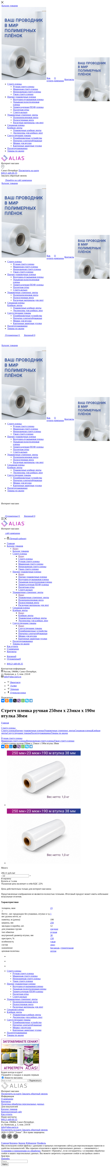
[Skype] (27, 700)
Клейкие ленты (25, 615)
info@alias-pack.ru (12, 676)
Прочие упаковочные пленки (32, 577)
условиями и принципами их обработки (21, 1151)
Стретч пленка (25, 559)
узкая (52, 941)
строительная (66, 948)
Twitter (13, 686)
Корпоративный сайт (11, 1112)
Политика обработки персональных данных (22, 1104)
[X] (15, 700)
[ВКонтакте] (3, 700)
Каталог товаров (21, 551)
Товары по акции (59, 733)
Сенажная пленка (83, 730)
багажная (54, 948)
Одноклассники (18, 692)
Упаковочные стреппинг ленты (33, 597)
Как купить (6, 1114)
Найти (4, 1164)
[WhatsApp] (23, 700)
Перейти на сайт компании (18, 180)
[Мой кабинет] (3, 339)
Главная (5, 1143)
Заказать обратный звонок (35, 1094)
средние (54, 929)
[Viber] (19, 700)
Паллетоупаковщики (41, 733)
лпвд (52, 945)
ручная (53, 932)
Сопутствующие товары (30, 628)
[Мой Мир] (11, 700)
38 (51, 935)
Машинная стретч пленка (13, 741)
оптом (53, 951)
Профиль (41, 1143)
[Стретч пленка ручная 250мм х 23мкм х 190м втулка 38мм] (44, 805)
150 (52, 938)
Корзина (13, 1143)
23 (51, 908)
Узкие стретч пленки (64, 741)
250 (52, 923)
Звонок (21, 1143)
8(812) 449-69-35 (9, 173)
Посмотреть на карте (29, 170)
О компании (7, 1099)
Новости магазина (13, 1077)
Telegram (14, 689)
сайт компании (12, 533)
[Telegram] (31, 700)
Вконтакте (15, 682)
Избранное (31, 1143)
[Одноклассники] (7, 700)
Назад (15, 548)
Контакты (6, 1101)
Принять (5, 1158)
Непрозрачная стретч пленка (40, 741)
